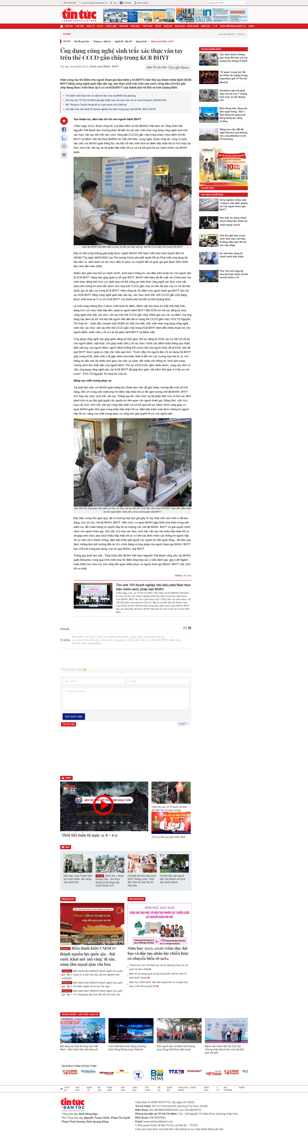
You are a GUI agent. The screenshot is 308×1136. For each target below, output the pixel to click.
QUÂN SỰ (168, 26)
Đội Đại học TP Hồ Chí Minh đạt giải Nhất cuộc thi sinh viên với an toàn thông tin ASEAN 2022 (116, 100)
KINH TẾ (90, 26)
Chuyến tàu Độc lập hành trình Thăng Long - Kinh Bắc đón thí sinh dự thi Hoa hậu (142, 880)
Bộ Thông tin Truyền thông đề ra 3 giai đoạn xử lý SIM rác (96, 104)
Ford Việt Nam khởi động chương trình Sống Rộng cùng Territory (127, 1048)
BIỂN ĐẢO (205, 26)
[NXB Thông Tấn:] (126, 1075)
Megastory (65, 949)
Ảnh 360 (100, 876)
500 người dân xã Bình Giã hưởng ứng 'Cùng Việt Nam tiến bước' (176, 1048)
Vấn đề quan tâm (81, 41)
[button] (187, 863)
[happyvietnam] (108, 1071)
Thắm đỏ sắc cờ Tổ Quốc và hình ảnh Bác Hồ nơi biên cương (169, 808)
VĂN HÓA (123, 26)
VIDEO (251, 26)
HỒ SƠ (158, 26)
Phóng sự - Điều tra (102, 41)
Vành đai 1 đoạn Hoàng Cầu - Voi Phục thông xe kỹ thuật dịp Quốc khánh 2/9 (110, 880)
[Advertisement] (126, 658)
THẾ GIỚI (79, 26)
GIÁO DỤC (135, 26)
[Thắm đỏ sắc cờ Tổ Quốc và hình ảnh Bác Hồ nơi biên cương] (171, 793)
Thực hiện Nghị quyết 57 (233, 26)
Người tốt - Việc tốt (123, 41)
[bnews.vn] (144, 1075)
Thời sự (68, 26)
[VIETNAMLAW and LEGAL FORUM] (93, 1073)
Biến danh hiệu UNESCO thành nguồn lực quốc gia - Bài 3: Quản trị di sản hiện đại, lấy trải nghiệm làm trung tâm (92, 975)
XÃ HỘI (100, 26)
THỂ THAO (147, 26)
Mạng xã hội (141, 41)
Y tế (215, 26)
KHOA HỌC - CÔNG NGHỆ (186, 26)
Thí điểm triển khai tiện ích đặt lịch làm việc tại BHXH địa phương (101, 95)
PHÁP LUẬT (111, 26)
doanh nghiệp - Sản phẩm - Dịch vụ (80, 1014)
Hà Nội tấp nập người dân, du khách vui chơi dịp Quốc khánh (172, 879)
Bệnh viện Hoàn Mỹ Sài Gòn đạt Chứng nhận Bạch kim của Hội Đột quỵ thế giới (224, 1049)
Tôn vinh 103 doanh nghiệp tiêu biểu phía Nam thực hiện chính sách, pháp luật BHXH (153, 587)
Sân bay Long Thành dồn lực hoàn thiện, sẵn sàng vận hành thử (78, 879)
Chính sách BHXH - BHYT (162, 41)
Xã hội (66, 41)
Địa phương (228, 1088)
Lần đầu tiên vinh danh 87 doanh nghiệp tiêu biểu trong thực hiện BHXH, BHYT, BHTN (111, 109)
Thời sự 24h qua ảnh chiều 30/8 (168, 837)
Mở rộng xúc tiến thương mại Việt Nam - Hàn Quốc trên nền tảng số (79, 1048)
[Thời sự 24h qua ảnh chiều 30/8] (171, 823)
